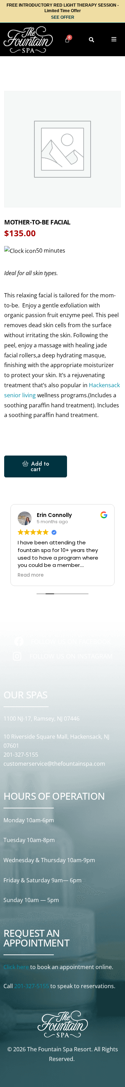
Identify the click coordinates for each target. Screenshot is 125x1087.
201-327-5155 (20, 754)
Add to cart (40, 466)
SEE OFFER (62, 17)
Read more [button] (31, 575)
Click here (16, 967)
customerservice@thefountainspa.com (54, 763)
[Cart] (67, 39)
